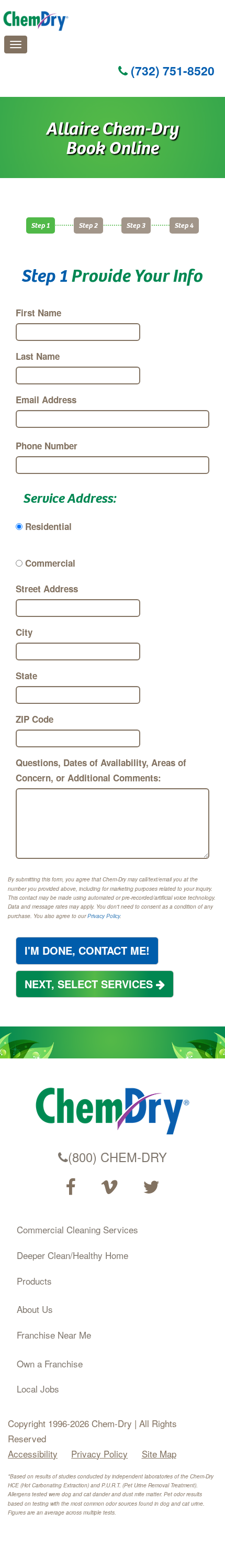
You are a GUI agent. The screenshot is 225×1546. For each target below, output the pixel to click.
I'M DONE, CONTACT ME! (87, 950)
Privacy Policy (103, 916)
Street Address (47, 588)
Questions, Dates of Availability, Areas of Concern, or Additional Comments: (101, 770)
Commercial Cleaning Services (77, 1229)
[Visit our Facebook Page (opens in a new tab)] (70, 1187)
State (26, 675)
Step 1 (40, 224)
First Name (38, 312)
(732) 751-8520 (171, 70)
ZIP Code (34, 719)
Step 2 (88, 224)
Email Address (46, 399)
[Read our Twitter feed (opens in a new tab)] (151, 1187)
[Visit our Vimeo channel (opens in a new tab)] (109, 1187)
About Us (35, 1309)
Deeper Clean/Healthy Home (72, 1255)
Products (34, 1280)
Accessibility (33, 1453)
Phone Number (46, 445)
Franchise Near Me (54, 1334)
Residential (48, 526)
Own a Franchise (50, 1363)
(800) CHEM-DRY (117, 1157)
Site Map (159, 1453)
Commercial (50, 563)
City (24, 632)
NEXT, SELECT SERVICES (90, 983)
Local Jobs (38, 1388)
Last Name (38, 356)
